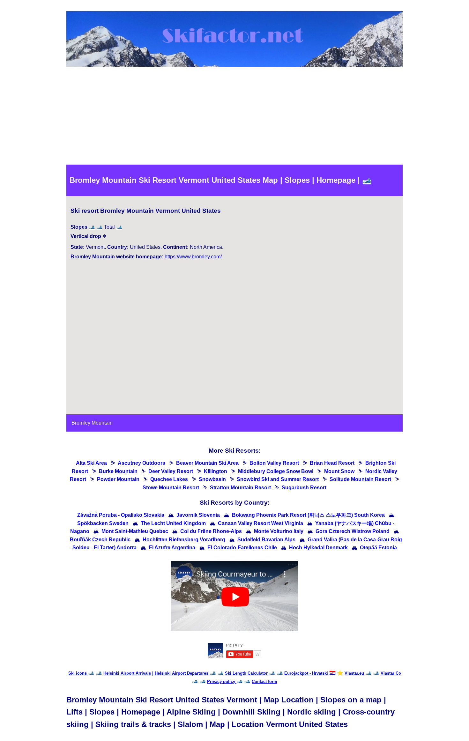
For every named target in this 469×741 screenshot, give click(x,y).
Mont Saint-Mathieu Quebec (134, 531)
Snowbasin (212, 479)
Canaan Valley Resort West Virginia (260, 523)
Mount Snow (339, 471)
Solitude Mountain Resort (360, 479)
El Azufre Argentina (172, 547)
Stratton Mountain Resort (240, 487)
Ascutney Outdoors (141, 463)
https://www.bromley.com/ (193, 256)
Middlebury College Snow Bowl (275, 471)
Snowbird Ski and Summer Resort (278, 479)
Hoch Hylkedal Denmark (318, 547)
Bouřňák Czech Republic (100, 539)
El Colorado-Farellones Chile (242, 547)
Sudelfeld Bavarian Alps (266, 539)
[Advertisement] (234, 116)
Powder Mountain (118, 479)
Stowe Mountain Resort (171, 487)
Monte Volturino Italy (278, 531)
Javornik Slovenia (198, 515)
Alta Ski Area (91, 463)
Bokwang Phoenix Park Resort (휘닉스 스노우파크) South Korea (308, 515)
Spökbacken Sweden (103, 523)
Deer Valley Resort (170, 471)
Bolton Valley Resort (274, 463)
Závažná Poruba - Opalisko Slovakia (120, 515)
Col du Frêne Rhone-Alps (211, 531)
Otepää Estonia (378, 547)
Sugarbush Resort (304, 487)
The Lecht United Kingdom (173, 523)
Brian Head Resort (332, 463)
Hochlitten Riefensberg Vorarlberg (184, 539)
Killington (215, 471)
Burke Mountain (118, 471)
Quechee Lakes (169, 479)
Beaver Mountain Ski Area (207, 463)
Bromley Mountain (92, 423)
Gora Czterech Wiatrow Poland (353, 531)
